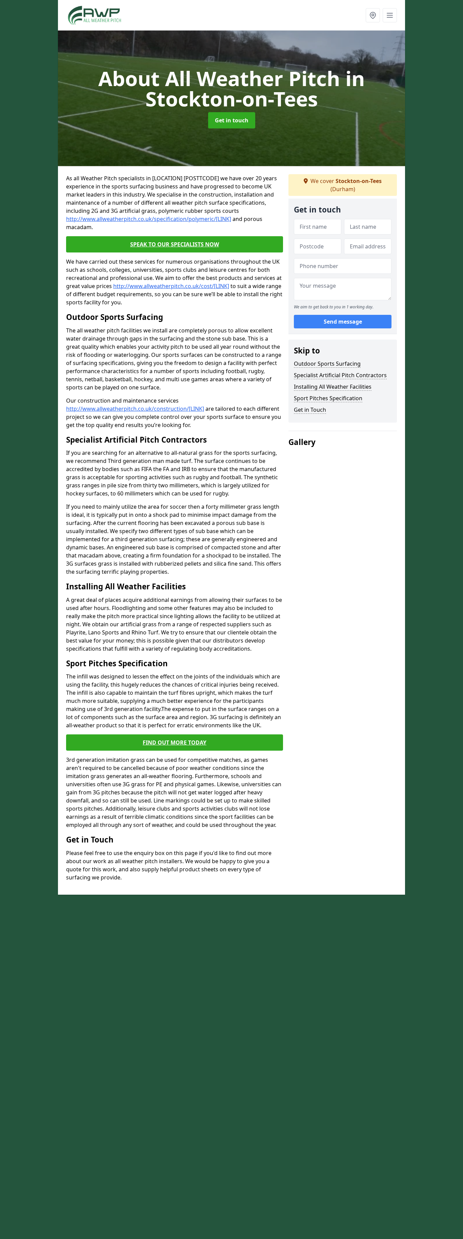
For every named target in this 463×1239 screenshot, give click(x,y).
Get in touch (231, 120)
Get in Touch (310, 409)
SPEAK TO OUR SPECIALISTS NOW (174, 244)
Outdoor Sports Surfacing (327, 363)
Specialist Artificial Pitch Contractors (340, 375)
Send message (343, 321)
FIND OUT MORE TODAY (174, 742)
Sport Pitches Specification (328, 398)
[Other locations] (373, 15)
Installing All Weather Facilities (332, 386)
